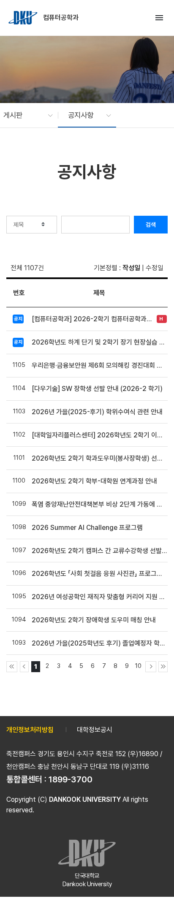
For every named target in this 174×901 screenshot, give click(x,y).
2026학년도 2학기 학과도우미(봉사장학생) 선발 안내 (99, 458)
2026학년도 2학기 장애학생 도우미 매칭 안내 (94, 620)
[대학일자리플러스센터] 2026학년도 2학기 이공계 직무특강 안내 (99, 435)
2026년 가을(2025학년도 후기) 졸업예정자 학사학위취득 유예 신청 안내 (99, 643)
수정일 (154, 268)
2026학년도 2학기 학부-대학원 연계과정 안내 (94, 481)
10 (138, 665)
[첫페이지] (11, 666)
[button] (24, 115)
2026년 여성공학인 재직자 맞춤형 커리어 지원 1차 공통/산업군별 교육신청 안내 (99, 597)
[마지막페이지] (163, 666)
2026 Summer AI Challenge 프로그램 (87, 528)
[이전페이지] (24, 666)
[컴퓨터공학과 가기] (23, 17)
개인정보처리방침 (30, 730)
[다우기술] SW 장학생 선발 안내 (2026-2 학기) (97, 389)
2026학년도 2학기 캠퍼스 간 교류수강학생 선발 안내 (99, 551)
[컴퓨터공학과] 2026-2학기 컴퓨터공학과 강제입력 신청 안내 (92, 319)
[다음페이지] (150, 666)
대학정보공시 (94, 730)
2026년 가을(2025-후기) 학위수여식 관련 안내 (97, 412)
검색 (151, 224)
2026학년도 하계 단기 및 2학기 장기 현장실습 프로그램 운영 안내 (99, 342)
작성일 (131, 268)
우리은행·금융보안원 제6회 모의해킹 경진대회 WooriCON (99, 365)
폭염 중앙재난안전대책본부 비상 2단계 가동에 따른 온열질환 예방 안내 (99, 504)
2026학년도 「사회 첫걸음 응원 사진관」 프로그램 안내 (99, 574)
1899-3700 (70, 779)
